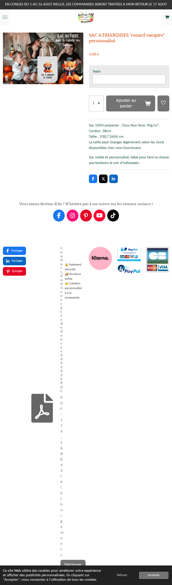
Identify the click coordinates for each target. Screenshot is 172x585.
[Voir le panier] (167, 17)
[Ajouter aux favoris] (163, 103)
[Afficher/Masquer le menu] (5, 17)
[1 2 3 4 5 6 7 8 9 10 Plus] (96, 103)
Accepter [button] (154, 575)
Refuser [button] (122, 575)
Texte (96, 71)
